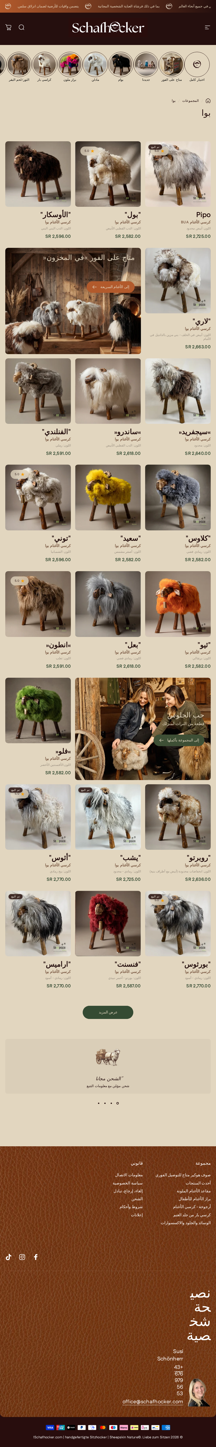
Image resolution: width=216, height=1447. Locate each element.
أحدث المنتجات (198, 1183)
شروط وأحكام (131, 1207)
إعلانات (137, 1215)
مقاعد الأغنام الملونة (194, 1191)
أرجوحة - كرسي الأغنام (192, 1207)
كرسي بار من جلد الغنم (192, 1215)
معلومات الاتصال (129, 1175)
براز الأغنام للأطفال (195, 1199)
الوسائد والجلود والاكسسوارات (186, 1223)
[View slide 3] (105, 1103)
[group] (197, 66)
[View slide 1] (117, 1103)
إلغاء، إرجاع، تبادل (128, 1191)
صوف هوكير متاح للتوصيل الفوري (183, 1175)
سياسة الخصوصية (128, 1183)
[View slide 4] (98, 1103)
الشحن (137, 1199)
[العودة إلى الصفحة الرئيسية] (208, 100)
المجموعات (190, 100)
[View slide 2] (111, 1103)
